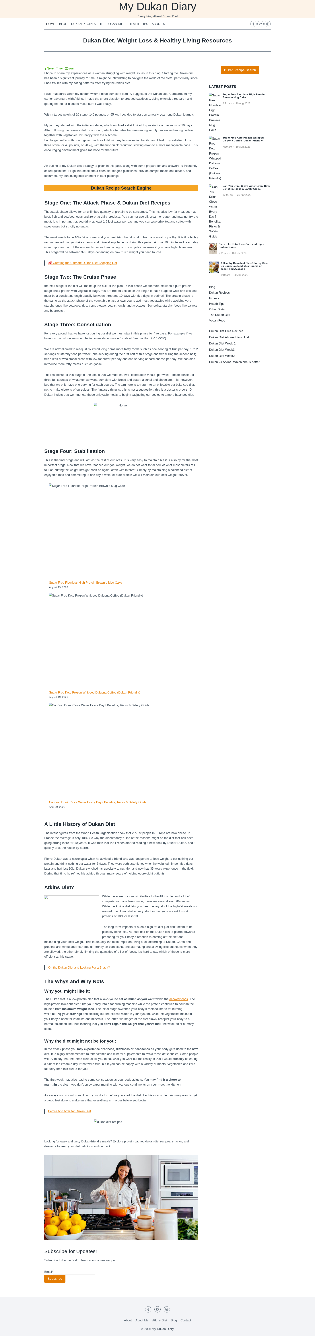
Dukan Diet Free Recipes (226, 331)
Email (48, 1271)
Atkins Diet (159, 1320)
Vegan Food (217, 320)
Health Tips (138, 24)
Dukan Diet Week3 (222, 349)
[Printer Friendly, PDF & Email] (59, 68)
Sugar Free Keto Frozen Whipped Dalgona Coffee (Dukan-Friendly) (94, 692)
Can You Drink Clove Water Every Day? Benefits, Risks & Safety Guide (97, 802)
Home (50, 24)
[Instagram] (268, 24)
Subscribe (55, 1278)
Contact (185, 1320)
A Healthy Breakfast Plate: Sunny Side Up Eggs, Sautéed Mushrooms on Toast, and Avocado (244, 266)
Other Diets (217, 309)
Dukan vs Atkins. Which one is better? (235, 362)
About (128, 1320)
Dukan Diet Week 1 (222, 343)
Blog (63, 24)
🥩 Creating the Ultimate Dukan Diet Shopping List (82, 263)
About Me (160, 24)
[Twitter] (260, 24)
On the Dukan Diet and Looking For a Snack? (79, 967)
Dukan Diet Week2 (222, 356)
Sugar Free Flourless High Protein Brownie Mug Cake (85, 582)
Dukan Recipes (83, 24)
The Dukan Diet (112, 24)
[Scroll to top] (306, 1330)
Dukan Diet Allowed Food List (229, 337)
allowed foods (178, 999)
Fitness (214, 298)
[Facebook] (253, 24)
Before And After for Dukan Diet (69, 1111)
